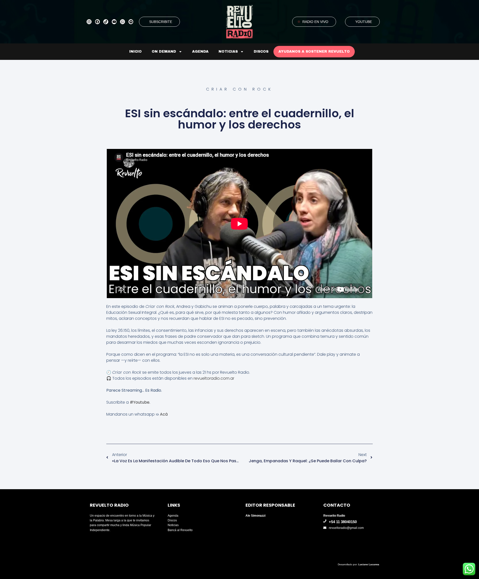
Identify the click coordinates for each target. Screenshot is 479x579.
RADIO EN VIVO (315, 22)
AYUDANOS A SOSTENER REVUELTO (314, 51)
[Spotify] (130, 21)
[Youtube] (114, 21)
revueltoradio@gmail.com (346, 528)
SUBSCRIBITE (160, 22)
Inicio (135, 51)
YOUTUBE (363, 22)
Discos (261, 51)
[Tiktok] (105, 21)
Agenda (200, 51)
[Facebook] (97, 21)
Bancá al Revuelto (180, 530)
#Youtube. (140, 402)
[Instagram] (89, 21)
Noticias (228, 51)
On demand (164, 51)
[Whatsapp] (122, 21)
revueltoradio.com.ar (214, 378)
